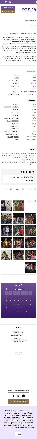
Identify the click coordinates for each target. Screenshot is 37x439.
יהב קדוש (16, 115)
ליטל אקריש (15, 124)
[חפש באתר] (10, 2)
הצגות (27, 21)
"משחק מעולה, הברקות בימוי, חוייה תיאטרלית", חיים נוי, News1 (18, 163)
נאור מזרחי (15, 140)
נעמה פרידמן (7, 107)
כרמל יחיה (16, 92)
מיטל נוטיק (15, 131)
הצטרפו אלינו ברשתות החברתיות (18, 391)
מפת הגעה (18, 353)
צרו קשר (18, 327)
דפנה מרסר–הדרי (13, 94)
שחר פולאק (15, 112)
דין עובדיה (15, 110)
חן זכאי (16, 118)
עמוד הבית (33, 21)
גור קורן (16, 78)
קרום (33, 25)
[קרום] (30, 193)
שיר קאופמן (15, 128)
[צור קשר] (6, 2)
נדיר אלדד (15, 104)
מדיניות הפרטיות (10, 418)
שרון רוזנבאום (8, 118)
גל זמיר (9, 121)
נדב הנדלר (15, 121)
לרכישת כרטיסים (8, 11)
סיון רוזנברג (7, 131)
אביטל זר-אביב (14, 126)
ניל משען (8, 134)
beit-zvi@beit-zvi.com (17, 335)
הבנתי (18, 434)
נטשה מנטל (15, 83)
